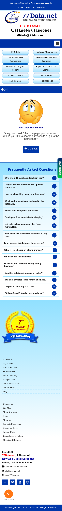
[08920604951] (8, 494)
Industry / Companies (47, 52)
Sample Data (59, 168)
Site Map (7, 408)
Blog (5, 391)
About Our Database (35, 7)
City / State (8, 363)
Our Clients (46, 75)
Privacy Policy (9, 432)
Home (20, 7)
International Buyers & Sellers (15, 68)
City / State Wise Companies (15, 59)
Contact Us (8, 404)
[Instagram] (27, 482)
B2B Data (15, 52)
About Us (7, 420)
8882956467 (23, 31)
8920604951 (42, 31)
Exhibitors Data (15, 75)
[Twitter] (12, 482)
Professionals (9, 371)
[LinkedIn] (20, 482)
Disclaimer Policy (10, 428)
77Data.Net (34, 507)
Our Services (9, 387)
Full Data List (47, 81)
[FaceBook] (5, 482)
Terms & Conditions (12, 424)
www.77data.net (12, 475)
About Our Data (10, 412)
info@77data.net (33, 35)
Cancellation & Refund (13, 436)
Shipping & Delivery (12, 440)
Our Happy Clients (11, 383)
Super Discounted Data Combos (46, 68)
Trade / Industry (10, 375)
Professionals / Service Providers (46, 59)
